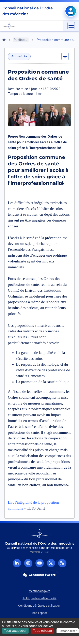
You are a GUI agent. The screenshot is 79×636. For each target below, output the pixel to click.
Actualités (19, 56)
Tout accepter (15, 631)
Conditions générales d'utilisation (39, 605)
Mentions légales (39, 591)
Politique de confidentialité (39, 598)
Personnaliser (68, 630)
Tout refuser (42, 631)
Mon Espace (39, 613)
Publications (21, 40)
